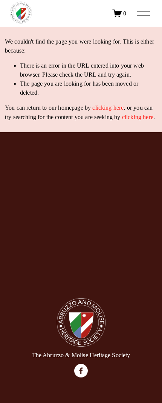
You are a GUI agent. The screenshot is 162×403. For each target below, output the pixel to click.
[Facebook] (81, 370)
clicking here (108, 107)
